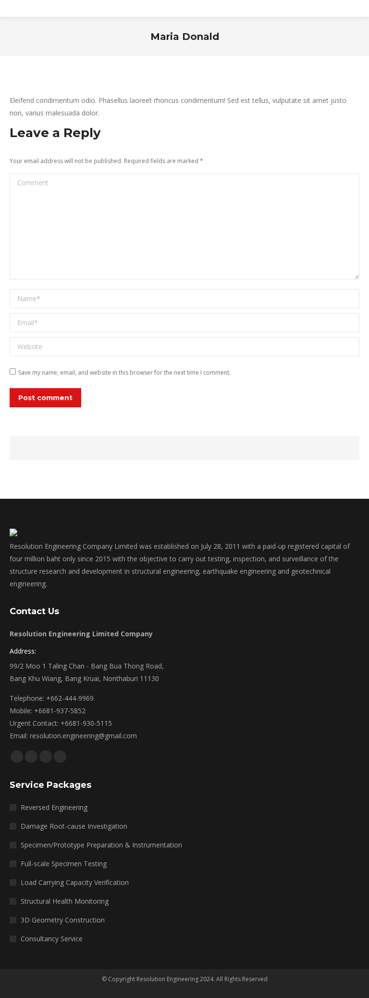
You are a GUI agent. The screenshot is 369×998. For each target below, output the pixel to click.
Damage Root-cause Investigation (74, 826)
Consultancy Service (52, 938)
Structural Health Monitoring (65, 901)
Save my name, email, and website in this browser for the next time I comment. (124, 372)
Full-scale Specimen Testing (64, 863)
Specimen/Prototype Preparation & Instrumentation (101, 844)
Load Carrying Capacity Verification (75, 882)
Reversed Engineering (54, 807)
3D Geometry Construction (63, 919)
